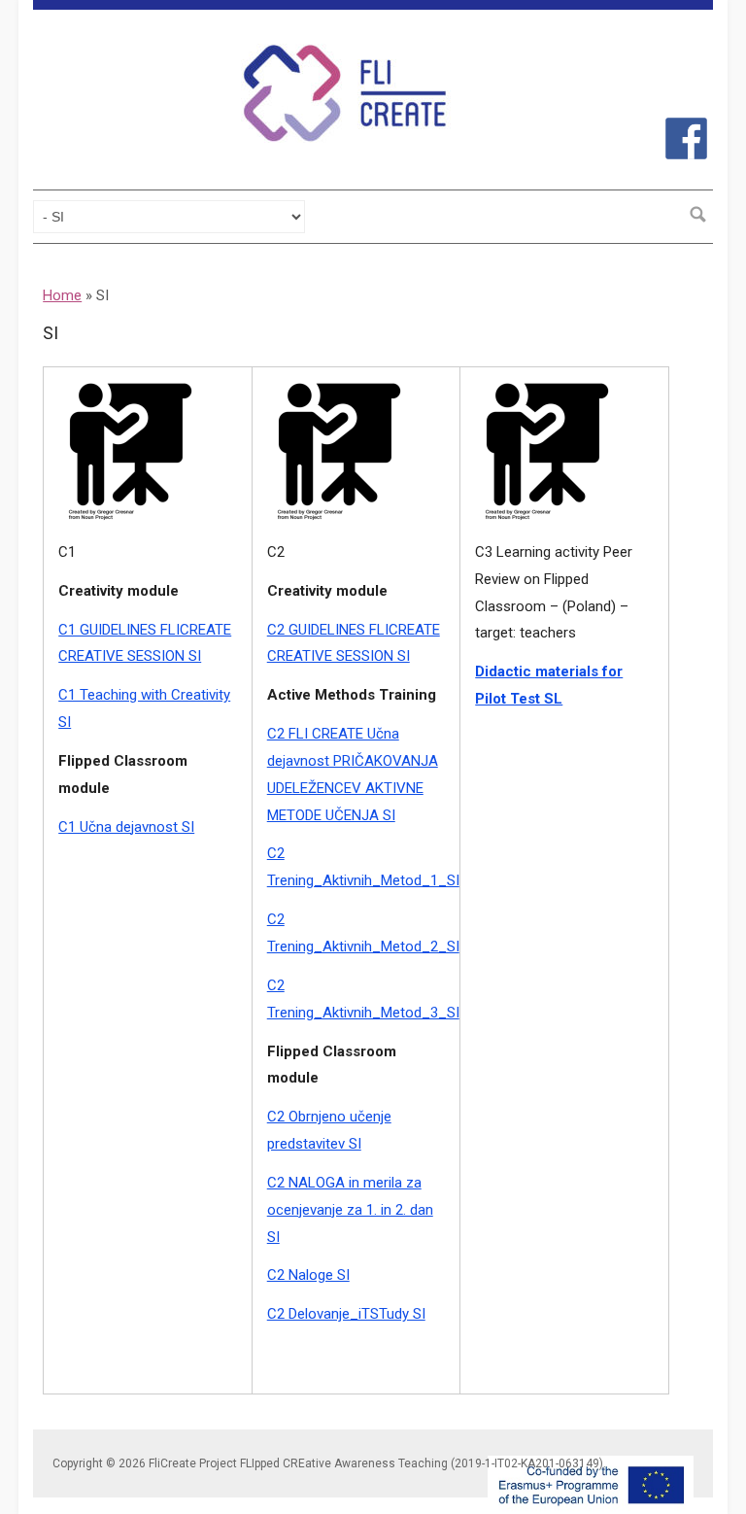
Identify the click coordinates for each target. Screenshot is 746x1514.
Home (62, 295)
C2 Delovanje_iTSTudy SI (346, 1314)
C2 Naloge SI (308, 1275)
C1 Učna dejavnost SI (126, 827)
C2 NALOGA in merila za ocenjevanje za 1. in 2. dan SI (350, 1210)
